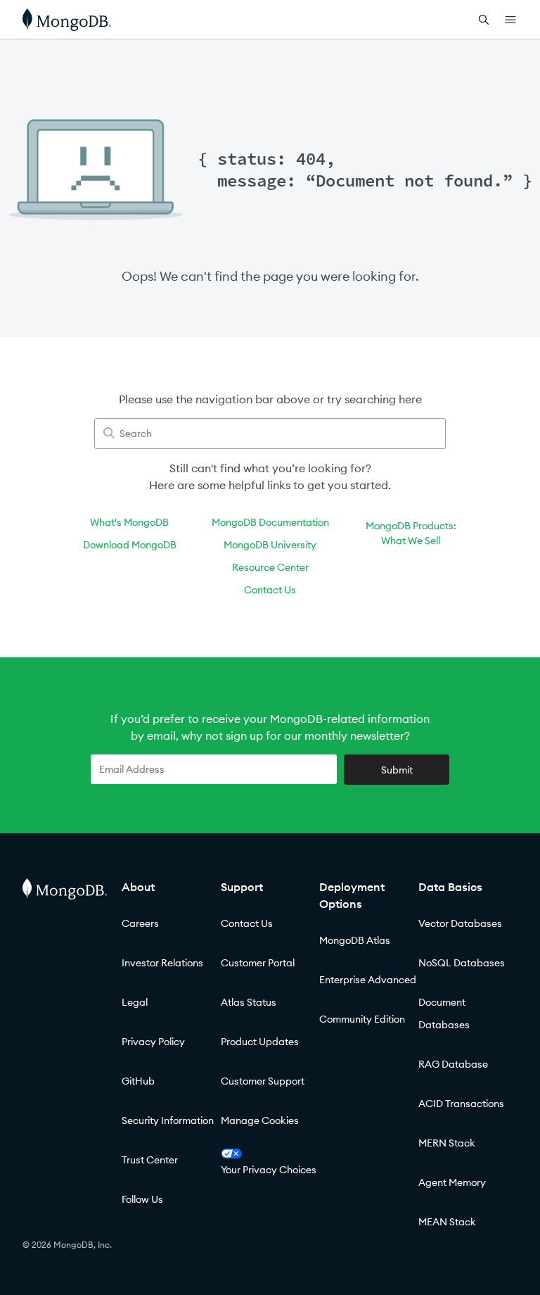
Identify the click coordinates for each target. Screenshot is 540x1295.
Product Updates (260, 1041)
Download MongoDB (129, 544)
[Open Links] (510, 19)
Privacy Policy (153, 1041)
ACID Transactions (461, 1103)
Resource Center (270, 567)
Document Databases (444, 1013)
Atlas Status (248, 1002)
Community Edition (362, 1019)
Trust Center (150, 1160)
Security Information (168, 1120)
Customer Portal (258, 962)
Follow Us (142, 1199)
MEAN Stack (447, 1221)
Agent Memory (452, 1182)
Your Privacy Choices (268, 1169)
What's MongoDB (129, 522)
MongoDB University (270, 544)
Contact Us (270, 589)
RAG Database (453, 1064)
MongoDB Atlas (354, 940)
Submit (397, 770)
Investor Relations (162, 962)
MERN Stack (446, 1143)
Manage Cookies (260, 1120)
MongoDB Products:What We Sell (411, 533)
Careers (140, 923)
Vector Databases (460, 923)
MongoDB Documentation (270, 522)
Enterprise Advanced (367, 979)
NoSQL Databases (461, 962)
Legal (135, 1002)
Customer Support (262, 1081)
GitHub (138, 1081)
